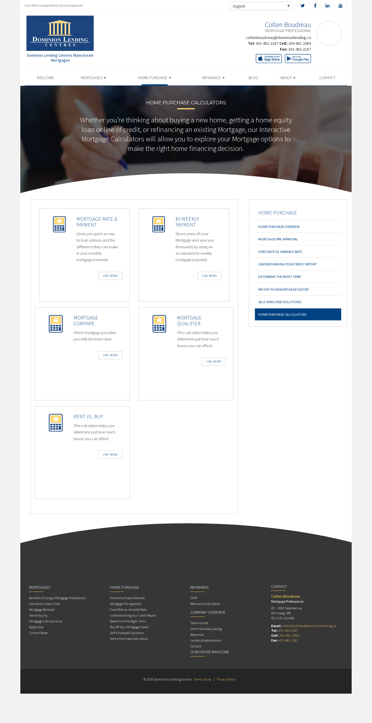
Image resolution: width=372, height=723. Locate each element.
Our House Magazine (209, 651)
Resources (197, 634)
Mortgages (92, 77)
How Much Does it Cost (44, 603)
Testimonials (199, 623)
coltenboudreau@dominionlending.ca (278, 37)
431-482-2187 (267, 43)
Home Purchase (153, 77)
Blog (253, 77)
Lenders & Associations (205, 640)
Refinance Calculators (205, 603)
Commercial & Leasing (206, 628)
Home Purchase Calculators (282, 314)
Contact (327, 77)
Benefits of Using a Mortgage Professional (57, 598)
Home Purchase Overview (278, 226)
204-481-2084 (299, 43)
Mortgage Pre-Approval (278, 239)
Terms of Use (202, 679)
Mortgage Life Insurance (45, 621)
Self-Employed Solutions (279, 302)
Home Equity (38, 615)
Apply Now (36, 627)
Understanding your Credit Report (287, 264)
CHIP (193, 598)
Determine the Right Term (279, 276)
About (286, 77)
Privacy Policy (226, 679)
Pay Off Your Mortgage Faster (283, 289)
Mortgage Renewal (42, 609)
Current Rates (38, 633)
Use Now (110, 276)
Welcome (45, 77)
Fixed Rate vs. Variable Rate (280, 251)
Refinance (212, 77)
